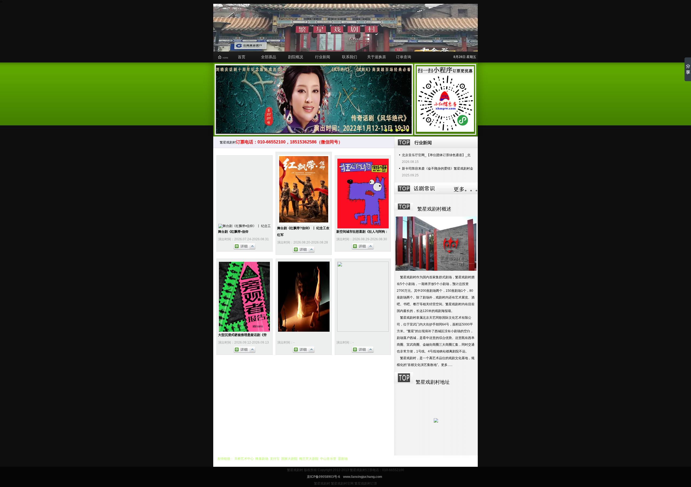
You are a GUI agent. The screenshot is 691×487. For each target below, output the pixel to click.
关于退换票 (376, 57)
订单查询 (403, 57)
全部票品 (268, 57)
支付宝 (275, 459)
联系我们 (349, 57)
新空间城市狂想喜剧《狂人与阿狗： (362, 232)
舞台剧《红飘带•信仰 (233, 232)
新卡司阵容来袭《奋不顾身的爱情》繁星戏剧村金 (437, 168)
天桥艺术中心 (244, 459)
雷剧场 (343, 459)
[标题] (407, 130)
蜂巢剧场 (261, 459)
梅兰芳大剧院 (309, 459)
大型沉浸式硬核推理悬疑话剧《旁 (242, 335)
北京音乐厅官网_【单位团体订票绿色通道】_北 (436, 155)
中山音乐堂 (328, 459)
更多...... (446, 365)
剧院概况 (295, 57)
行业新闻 (322, 57)
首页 (241, 57)
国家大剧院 (289, 459)
